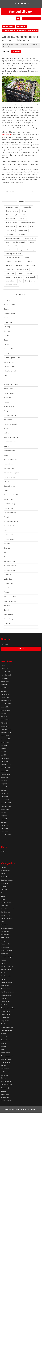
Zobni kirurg (8, 619)
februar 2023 (5, 761)
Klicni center (8, 397)
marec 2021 (5, 825)
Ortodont (7, 490)
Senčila (6, 530)
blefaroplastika (26, 207)
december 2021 (6, 803)
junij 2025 (4, 684)
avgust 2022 (5, 777)
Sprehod (7, 543)
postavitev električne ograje (14, 246)
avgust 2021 (5, 809)
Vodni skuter (8, 579)
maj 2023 (4, 752)
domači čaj (23, 219)
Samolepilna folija (10, 526)
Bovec (24, 211)
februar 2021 (5, 828)
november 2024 (6, 704)
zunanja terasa (10, 281)
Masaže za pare (10, 442)
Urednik (23, 44)
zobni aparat (18, 277)
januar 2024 (5, 726)
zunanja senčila (31, 277)
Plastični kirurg (9, 504)
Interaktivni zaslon (10, 371)
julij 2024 (4, 713)
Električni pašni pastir (12, 358)
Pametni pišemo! (21, 11)
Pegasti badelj (9, 499)
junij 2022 (4, 783)
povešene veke (11, 250)
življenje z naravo (11, 285)
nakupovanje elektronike (13, 238)
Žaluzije (7, 592)
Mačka (6, 433)
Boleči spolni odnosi (11, 318)
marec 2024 (5, 720)
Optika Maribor (9, 486)
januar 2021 (5, 832)
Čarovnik (7, 331)
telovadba (19, 265)
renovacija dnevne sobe (13, 254)
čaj (20, 281)
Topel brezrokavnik (11, 561)
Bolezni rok (8, 322)
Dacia (6, 340)
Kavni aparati (9, 393)
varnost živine (30, 265)
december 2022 (6, 764)
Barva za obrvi (9, 304)
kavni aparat (10, 230)
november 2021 (6, 806)
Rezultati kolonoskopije (13, 257)
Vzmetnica (8, 588)
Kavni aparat (8, 388)
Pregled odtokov (10, 512)
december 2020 (6, 835)
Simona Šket (8, 535)
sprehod (8, 261)
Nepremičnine (9, 468)
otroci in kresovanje (19, 242)
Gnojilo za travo (10, 366)
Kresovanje (8, 419)
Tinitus (6, 552)
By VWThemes (32, 1109)
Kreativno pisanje (10, 415)
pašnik (32, 242)
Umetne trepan (9, 570)
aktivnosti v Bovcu (12, 207)
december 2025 (6, 672)
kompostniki (6, 134)
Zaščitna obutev (10, 597)
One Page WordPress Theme (15, 1109)
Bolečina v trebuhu (12, 211)
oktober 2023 (5, 736)
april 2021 (4, 822)
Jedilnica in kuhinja (11, 384)
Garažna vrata (9, 362)
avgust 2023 (5, 742)
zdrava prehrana (22, 269)
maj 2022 (4, 787)
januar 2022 (5, 800)
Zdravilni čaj (8, 605)
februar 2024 (5, 723)
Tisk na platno (9, 557)
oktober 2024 (5, 707)
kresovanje (21, 234)
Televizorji (7, 548)
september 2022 (6, 774)
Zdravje (6, 610)
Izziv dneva (8, 380)
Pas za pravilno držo (11, 495)
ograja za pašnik (30, 238)
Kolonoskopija (22, 230)
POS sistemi (8, 508)
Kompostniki (21, 26)
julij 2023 (4, 745)
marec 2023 (5, 758)
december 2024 (6, 700)
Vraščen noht (9, 583)
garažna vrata (10, 226)
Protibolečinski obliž (11, 521)
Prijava (3, 851)
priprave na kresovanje (27, 250)
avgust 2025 (5, 681)
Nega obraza (8, 464)
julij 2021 (4, 812)
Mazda (6, 446)
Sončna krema (9, 539)
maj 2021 (4, 819)
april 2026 (4, 665)
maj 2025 (4, 688)
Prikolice (7, 517)
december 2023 (6, 729)
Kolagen (7, 402)
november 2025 (6, 675)
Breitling (7, 327)
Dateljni (6, 344)
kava (32, 226)
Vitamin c (7, 574)
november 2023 (6, 732)
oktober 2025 (5, 678)
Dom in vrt (8, 353)
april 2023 (4, 755)
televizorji (9, 265)
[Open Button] (18, 18)
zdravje (20, 273)
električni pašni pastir (28, 222)
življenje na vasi (30, 281)
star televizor (19, 261)
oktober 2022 (5, 771)
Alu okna (7, 300)
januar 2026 (5, 668)
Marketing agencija (11, 437)
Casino (6, 335)
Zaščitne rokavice (10, 601)
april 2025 (4, 691)
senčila (27, 257)
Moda (6, 455)
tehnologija (30, 261)
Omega (6, 481)
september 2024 (6, 710)
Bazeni (6, 309)
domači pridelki (10, 219)
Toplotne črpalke (10, 566)
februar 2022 (5, 796)
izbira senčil (22, 226)
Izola (6, 375)
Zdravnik (29, 273)
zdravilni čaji (10, 273)
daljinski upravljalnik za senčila (15, 215)
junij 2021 (4, 815)
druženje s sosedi (11, 222)
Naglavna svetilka (10, 459)
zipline (8, 277)
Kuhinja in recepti (10, 424)
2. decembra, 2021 (11, 44)
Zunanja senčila (9, 623)
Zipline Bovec (9, 614)
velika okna (9, 269)
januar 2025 (5, 697)
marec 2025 (5, 694)
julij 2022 (4, 780)
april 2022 (4, 790)
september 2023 (6, 739)
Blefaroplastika (9, 313)
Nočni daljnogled (10, 477)
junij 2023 (4, 748)
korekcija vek (10, 234)
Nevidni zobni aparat (11, 473)
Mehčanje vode (9, 450)
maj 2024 (4, 716)
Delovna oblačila (10, 349)
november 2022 (6, 768)
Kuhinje (6, 428)
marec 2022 (5, 793)
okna (7, 242)
